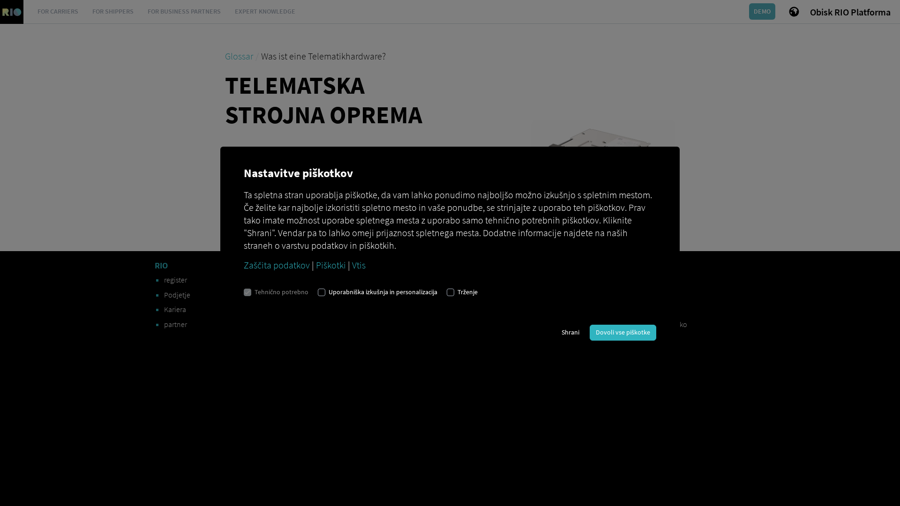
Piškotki (331, 265)
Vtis (359, 265)
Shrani (570, 332)
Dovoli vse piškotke (623, 332)
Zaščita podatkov (277, 265)
